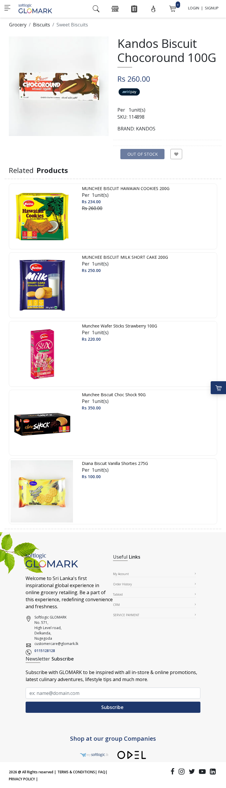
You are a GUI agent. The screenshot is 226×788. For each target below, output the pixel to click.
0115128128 (44, 650)
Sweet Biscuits (72, 24)
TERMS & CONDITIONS (76, 771)
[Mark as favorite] (176, 154)
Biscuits (41, 24)
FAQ (101, 771)
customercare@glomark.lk (56, 643)
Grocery (17, 24)
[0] (172, 8)
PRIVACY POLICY (22, 779)
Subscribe (113, 707)
